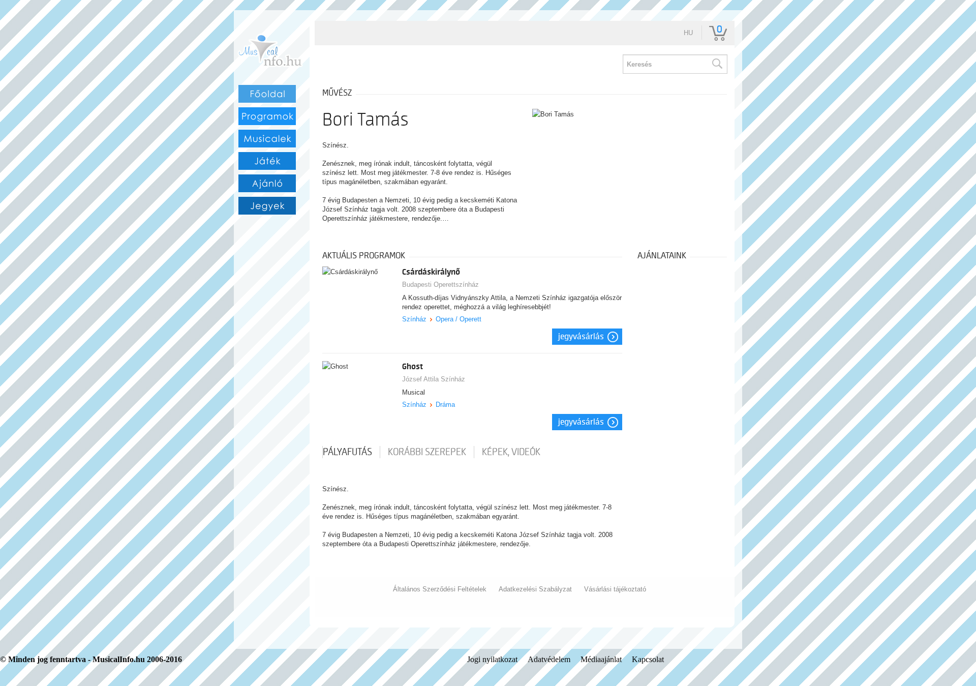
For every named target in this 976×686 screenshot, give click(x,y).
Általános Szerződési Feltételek (439, 589)
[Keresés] (716, 64)
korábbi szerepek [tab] (427, 452)
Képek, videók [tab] (511, 452)
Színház (414, 319)
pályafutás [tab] (347, 452)
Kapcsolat (648, 659)
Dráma (445, 404)
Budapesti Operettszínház (440, 284)
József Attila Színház (433, 379)
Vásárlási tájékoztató (615, 589)
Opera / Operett (458, 319)
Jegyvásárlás (581, 336)
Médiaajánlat (601, 659)
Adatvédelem (549, 659)
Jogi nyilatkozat (492, 659)
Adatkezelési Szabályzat (535, 589)
